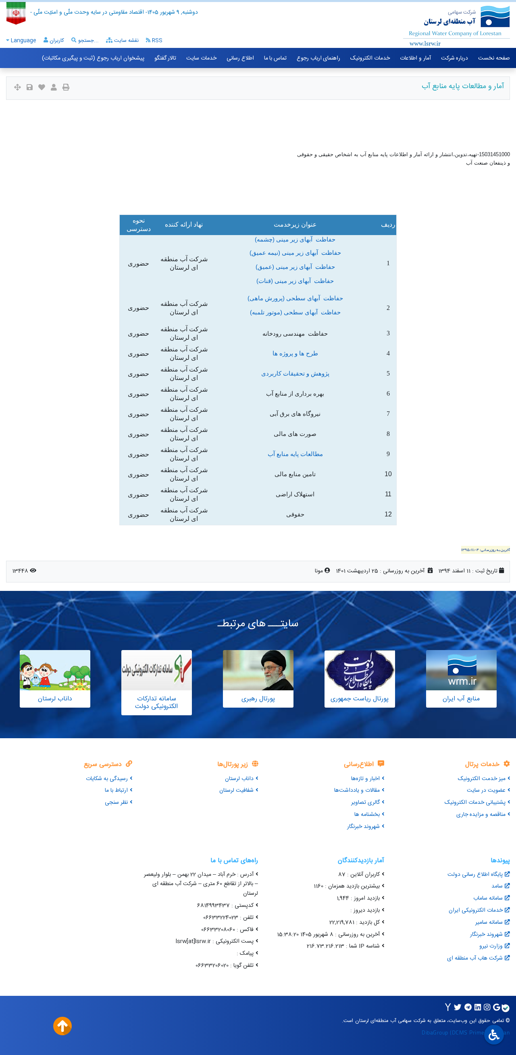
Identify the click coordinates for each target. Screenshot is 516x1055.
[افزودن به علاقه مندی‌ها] (41, 88)
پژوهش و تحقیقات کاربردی (295, 373)
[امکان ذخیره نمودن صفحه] (30, 88)
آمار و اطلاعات (415, 58)
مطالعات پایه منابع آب (295, 454)
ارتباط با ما (116, 790)
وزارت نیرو (491, 946)
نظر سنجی (116, 802)
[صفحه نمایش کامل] (17, 88)
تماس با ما (275, 58)
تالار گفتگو (165, 58)
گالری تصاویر (365, 802)
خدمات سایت (201, 58)
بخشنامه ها (367, 815)
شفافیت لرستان (236, 790)
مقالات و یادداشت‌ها (357, 790)
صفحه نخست (494, 58)
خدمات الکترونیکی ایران (476, 910)
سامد (497, 886)
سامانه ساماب (488, 898)
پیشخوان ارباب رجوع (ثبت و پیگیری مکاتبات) (93, 58)
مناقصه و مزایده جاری (481, 815)
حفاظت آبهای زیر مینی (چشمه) (295, 239)
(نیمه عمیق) (266, 253)
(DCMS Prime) (468, 1032)
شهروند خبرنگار (363, 827)
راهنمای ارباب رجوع (318, 58)
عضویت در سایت (486, 790)
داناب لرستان (239, 779)
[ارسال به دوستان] (54, 88)
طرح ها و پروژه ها (295, 353)
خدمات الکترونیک (370, 58)
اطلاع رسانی (240, 58)
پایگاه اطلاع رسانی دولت (475, 875)
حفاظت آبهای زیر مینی (311, 253)
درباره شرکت (454, 58)
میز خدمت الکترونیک (482, 779)
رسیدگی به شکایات (107, 779)
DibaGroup (435, 1032)
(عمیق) (266, 267)
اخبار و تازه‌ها (365, 779)
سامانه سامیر (489, 922)
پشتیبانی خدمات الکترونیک (475, 802)
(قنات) (265, 281)
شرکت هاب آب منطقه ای (475, 958)
